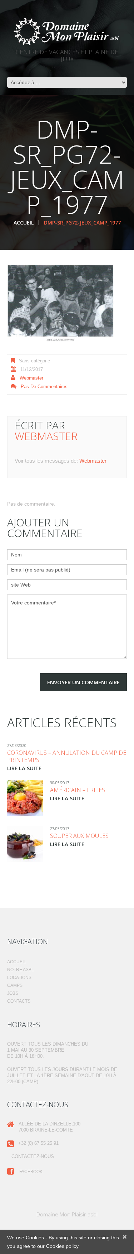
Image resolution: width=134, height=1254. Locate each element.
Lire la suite (24, 768)
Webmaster (31, 378)
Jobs (12, 993)
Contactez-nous (32, 1156)
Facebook (30, 1171)
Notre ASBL (20, 969)
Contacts (18, 1001)
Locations (19, 977)
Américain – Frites (77, 790)
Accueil (24, 222)
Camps (15, 985)
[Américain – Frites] (25, 798)
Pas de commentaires (44, 386)
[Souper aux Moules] (25, 844)
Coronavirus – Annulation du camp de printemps (66, 756)
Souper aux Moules (79, 836)
